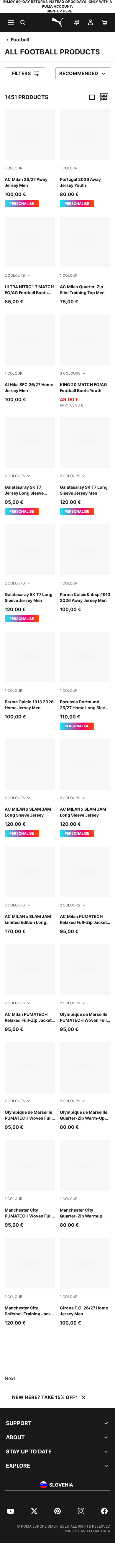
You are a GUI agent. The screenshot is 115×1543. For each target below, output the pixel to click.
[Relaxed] (104, 97)
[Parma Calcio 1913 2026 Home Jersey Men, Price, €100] (30, 676)
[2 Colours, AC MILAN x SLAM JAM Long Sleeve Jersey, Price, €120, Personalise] (30, 788)
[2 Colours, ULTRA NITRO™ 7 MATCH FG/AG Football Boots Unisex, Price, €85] (30, 261)
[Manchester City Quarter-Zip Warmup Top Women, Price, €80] (85, 1184)
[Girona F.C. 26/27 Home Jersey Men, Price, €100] (85, 1282)
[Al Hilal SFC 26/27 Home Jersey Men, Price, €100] (30, 359)
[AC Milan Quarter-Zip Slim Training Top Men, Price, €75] (85, 261)
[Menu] (11, 22)
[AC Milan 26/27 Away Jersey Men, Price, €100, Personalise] (30, 158)
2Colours (15, 275)
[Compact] (92, 97)
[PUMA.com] (57, 22)
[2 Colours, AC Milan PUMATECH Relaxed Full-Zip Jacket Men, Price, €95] (85, 890)
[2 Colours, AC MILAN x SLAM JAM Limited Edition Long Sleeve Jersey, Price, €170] (30, 890)
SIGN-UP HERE (59, 11)
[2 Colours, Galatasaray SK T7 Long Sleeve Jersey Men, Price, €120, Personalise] (85, 466)
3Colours (70, 373)
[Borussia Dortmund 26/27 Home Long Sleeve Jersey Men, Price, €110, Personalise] (85, 681)
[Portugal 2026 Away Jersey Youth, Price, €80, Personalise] (85, 158)
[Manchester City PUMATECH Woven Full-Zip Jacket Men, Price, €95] (30, 1184)
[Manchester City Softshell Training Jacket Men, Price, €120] (30, 1282)
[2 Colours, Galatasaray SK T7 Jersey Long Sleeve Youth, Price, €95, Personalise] (30, 466)
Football (20, 40)
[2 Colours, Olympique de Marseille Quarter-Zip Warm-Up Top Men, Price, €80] (85, 1086)
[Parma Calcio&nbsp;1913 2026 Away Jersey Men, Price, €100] (85, 568)
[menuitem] (11, 1511)
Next (10, 1378)
